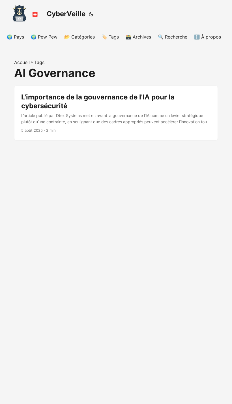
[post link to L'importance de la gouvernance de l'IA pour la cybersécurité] (116, 113)
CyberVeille (66, 14)
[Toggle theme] (91, 14)
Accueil (22, 62)
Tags (39, 62)
